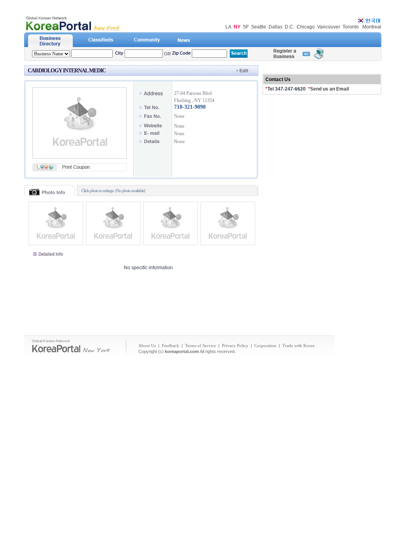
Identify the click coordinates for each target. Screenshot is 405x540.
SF (246, 27)
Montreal (371, 27)
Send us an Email (329, 89)
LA (228, 27)
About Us (147, 345)
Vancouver (328, 27)
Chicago (306, 27)
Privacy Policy (235, 345)
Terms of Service (200, 345)
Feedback (170, 345)
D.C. (289, 27)
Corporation (265, 345)
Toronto (351, 27)
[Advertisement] (202, 307)
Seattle (258, 27)
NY (237, 27)
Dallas (275, 27)
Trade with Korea (298, 345)
